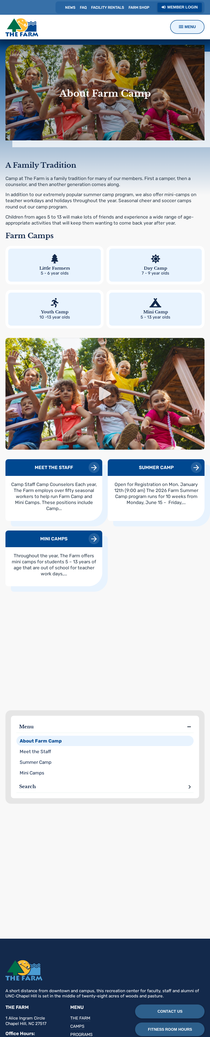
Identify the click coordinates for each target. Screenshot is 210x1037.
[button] (105, 393)
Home (17, 54)
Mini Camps (32, 773)
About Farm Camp (41, 741)
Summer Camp (35, 762)
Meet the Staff (35, 751)
